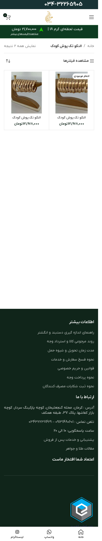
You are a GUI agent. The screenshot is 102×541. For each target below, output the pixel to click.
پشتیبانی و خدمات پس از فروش (69, 439)
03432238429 (40, 421)
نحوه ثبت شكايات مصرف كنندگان (68, 386)
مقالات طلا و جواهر (80, 448)
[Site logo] (49, 17)
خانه (90, 46)
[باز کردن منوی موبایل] (91, 17)
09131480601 (64, 421)
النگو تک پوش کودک (71, 118)
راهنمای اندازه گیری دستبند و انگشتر (65, 332)
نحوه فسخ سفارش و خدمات (72, 359)
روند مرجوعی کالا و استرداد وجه (70, 341)
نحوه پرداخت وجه (80, 377)
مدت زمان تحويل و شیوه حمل (71, 350)
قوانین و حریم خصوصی (76, 368)
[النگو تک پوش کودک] (71, 92)
